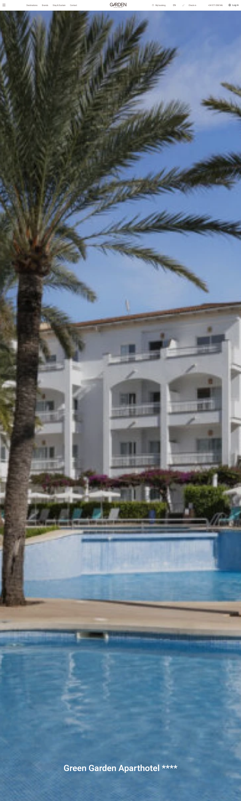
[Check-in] (183, 5)
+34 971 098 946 (215, 5)
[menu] (4, 5)
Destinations (32, 5)
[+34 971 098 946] (203, 5)
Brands (45, 5)
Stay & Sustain (59, 5)
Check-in (192, 5)
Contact (73, 5)
